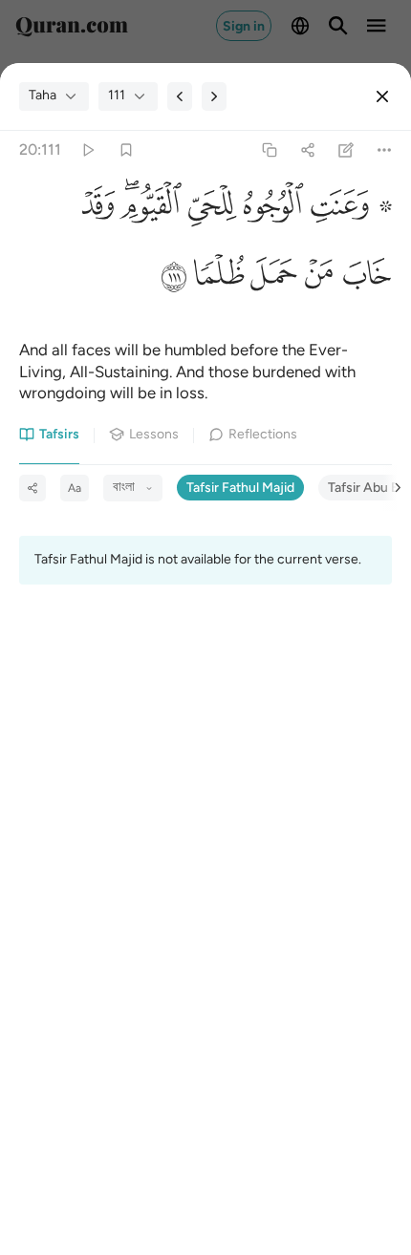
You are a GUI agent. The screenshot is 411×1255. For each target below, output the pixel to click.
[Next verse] (214, 96)
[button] (348, 210)
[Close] (382, 96)
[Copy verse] (269, 149)
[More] (384, 149)
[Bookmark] (125, 149)
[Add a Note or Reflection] (346, 149)
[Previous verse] (179, 96)
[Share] (307, 149)
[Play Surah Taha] (87, 149)
